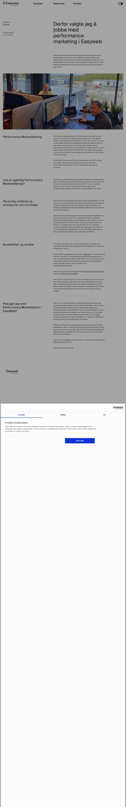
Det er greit (80, 441)
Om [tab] (104, 415)
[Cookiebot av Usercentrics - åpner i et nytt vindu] (114, 407)
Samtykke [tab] (21, 415)
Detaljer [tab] (63, 415)
